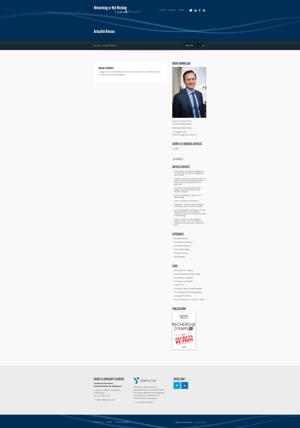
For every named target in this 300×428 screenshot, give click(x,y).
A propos (171, 10)
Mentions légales (122, 422)
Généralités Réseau (182, 245)
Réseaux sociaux (181, 253)
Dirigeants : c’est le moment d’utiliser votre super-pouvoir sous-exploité (189, 205)
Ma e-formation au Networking (187, 274)
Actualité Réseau (181, 238)
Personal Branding (181, 249)
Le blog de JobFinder (144, 402)
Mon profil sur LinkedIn (183, 270)
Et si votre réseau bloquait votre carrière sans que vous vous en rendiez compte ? (187, 190)
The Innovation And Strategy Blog (188, 292)
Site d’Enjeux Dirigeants (183, 277)
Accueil (162, 10)
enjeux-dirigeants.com (105, 399)
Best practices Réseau (183, 242)
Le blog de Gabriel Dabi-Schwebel (188, 288)
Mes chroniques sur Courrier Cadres (189, 299)
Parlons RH (179, 285)
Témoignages (179, 256)
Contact (181, 10)
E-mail (175, 148)
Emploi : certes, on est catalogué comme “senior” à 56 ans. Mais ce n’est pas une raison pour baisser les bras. (189, 222)
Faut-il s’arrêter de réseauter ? (186, 200)
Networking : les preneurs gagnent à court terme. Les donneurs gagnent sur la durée (189, 173)
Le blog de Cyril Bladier (183, 281)
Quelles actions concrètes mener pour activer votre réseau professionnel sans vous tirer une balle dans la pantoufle (190, 181)
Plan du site (98, 422)
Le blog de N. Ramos (182, 296)
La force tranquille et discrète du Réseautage (187, 196)
